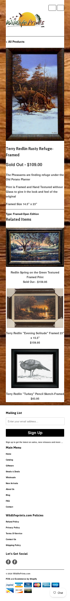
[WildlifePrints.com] (25, 20)
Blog (8, 495)
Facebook (8, 561)
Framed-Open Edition (26, 214)
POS (8, 578)
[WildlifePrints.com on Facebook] (14, 561)
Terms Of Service (14, 533)
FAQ (8, 501)
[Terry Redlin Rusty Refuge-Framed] (35, 94)
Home (8, 454)
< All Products (15, 41)
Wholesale (11, 477)
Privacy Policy (13, 527)
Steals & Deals (13, 471)
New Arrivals (12, 483)
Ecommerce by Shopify (26, 578)
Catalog (9, 459)
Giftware (10, 465)
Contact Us (11, 539)
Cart (60, 8)
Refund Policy (12, 521)
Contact (9, 506)
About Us (10, 489)
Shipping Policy (13, 545)
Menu (52, 8)
